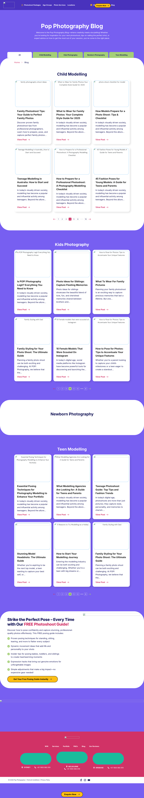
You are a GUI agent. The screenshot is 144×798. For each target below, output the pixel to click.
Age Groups (47, 5)
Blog (113, 5)
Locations (71, 5)
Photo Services (60, 5)
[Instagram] (85, 780)
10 (86, 219)
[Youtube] (89, 780)
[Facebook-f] (81, 780)
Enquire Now (101, 6)
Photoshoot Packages (32, 5)
